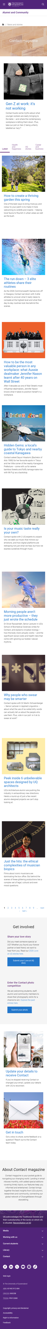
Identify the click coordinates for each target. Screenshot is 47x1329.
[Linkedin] (11, 1267)
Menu (4, 4)
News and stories (15, 24)
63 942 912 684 (13, 1289)
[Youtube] (23, 1267)
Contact (6, 1256)
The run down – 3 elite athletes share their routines (20, 282)
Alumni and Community (15, 12)
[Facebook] (5, 1267)
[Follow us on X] (17, 1267)
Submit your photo (19, 1010)
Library (6, 1250)
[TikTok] (35, 1267)
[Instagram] (29, 1267)
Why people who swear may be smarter (20, 697)
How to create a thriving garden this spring (21, 197)
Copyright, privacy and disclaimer (16, 1308)
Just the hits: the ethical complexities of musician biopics (22, 865)
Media (6, 1230)
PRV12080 (13, 1298)
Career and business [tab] (39, 147)
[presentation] (5, 147)
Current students (10, 1243)
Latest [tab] (5, 149)
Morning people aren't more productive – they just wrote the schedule (21, 615)
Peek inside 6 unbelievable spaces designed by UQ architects (23, 782)
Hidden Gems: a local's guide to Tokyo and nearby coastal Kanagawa (23, 449)
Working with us (10, 1237)
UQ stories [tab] (28, 148)
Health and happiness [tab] (16, 147)
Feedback (7, 1323)
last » (24, 911)
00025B (13, 1293)
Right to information (11, 1318)
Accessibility (8, 1313)
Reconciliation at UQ (22, 1223)
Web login (7, 1276)
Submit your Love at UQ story (23, 961)
